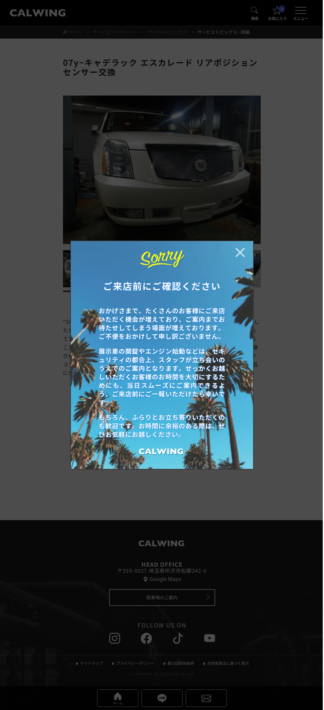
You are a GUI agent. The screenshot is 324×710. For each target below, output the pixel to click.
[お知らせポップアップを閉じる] (240, 252)
